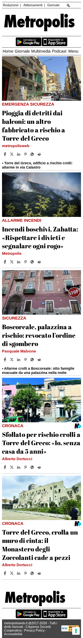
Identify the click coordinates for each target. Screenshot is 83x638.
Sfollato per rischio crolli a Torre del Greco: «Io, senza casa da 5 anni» (41, 442)
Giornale (53, 5)
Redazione (11, 5)
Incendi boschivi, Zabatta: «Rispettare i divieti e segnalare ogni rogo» (40, 237)
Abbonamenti (33, 5)
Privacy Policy (34, 630)
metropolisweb (15, 146)
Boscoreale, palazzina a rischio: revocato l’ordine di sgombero (39, 335)
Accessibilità (13, 634)
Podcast (59, 51)
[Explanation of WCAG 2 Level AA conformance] (70, 630)
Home (8, 51)
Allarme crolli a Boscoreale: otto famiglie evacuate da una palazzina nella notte (38, 370)
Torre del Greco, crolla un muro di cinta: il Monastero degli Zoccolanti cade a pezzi (40, 545)
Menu (73, 51)
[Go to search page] (68, 5)
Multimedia (41, 51)
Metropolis (12, 253)
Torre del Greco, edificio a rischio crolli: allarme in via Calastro (37, 165)
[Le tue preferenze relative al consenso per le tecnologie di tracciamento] (76, 631)
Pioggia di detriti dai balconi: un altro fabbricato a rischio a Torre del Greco (33, 125)
